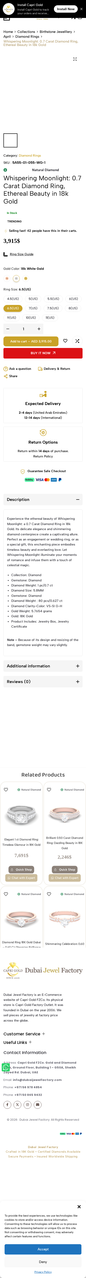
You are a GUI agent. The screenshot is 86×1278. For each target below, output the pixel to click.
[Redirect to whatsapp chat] (6, 1068)
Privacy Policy (43, 1272)
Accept (43, 1249)
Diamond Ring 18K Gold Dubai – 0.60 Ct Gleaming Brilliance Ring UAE (21, 882)
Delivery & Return (57, 369)
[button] (79, 1206)
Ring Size (17, 289)
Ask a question (20, 369)
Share (13, 376)
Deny (43, 1262)
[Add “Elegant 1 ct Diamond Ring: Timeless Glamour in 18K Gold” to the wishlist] (7, 724)
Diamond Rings (27, 36)
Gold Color (23, 269)
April (7, 36)
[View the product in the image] (21, 749)
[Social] (7, 1105)
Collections (26, 32)
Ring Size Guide (21, 254)
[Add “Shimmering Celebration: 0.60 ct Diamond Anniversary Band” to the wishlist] (50, 828)
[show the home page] (43, 972)
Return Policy (43, 456)
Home (8, 32)
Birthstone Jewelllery (56, 32)
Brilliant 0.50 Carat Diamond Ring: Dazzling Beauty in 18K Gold (64, 777)
